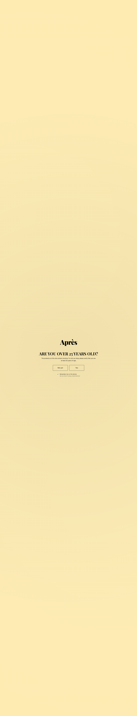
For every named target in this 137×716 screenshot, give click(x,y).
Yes (76, 368)
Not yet (60, 368)
